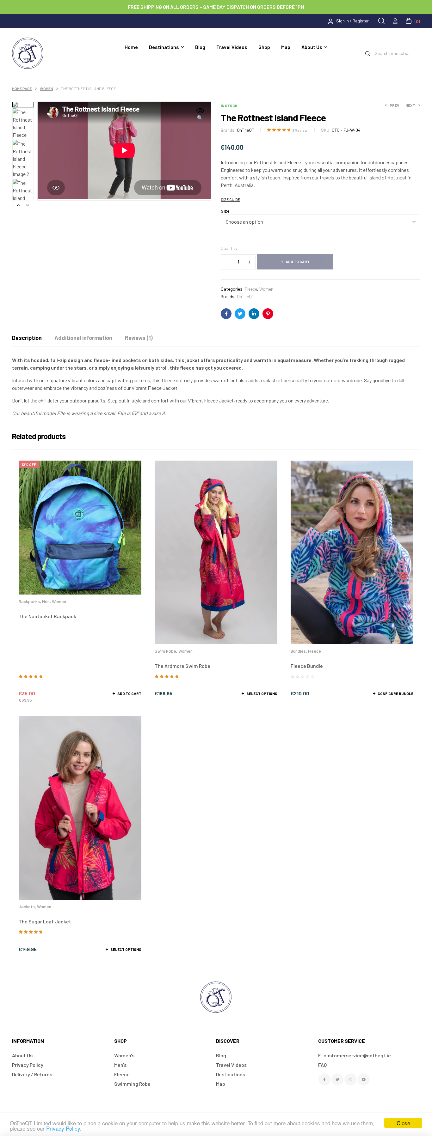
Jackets (27, 906)
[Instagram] (350, 1079)
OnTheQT (245, 130)
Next (27, 205)
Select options (261, 693)
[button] (200, 115)
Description (27, 337)
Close (403, 1123)
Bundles (298, 651)
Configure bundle (395, 693)
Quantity (229, 248)
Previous (18, 205)
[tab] (27, 337)
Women (46, 88)
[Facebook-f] (324, 1079)
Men (46, 601)
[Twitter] (337, 1079)
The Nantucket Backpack (47, 616)
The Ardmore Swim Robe (182, 666)
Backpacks (29, 601)
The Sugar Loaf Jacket (45, 921)
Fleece (251, 289)
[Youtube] (364, 1079)
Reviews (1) (139, 337)
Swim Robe (165, 651)
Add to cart (298, 261)
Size (225, 211)
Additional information (83, 337)
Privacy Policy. (64, 1128)
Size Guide (230, 199)
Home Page (22, 88)
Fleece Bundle (307, 666)
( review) (300, 130)
